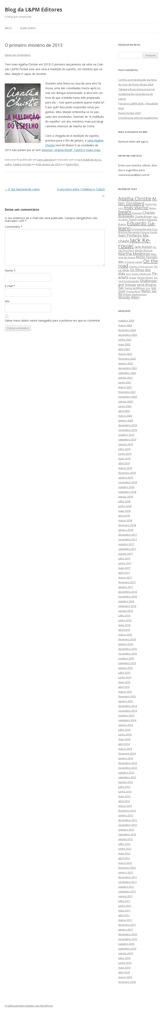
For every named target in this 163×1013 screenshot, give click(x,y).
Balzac (152, 208)
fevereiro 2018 (127, 525)
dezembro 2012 (127, 820)
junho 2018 (124, 506)
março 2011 (125, 920)
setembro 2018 (127, 492)
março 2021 (125, 387)
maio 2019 (124, 458)
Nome (10, 270)
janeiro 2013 (125, 815)
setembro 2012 (127, 834)
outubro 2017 (126, 544)
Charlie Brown (143, 216)
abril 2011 (124, 915)
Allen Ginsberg (137, 200)
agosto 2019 (125, 444)
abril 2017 (124, 572)
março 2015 (125, 691)
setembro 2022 (127, 373)
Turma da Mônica (134, 288)
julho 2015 (124, 672)
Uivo (148, 288)
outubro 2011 (126, 887)
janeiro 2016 (125, 644)
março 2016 (125, 634)
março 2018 (125, 520)
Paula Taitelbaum (141, 273)
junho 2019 (124, 454)
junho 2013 (124, 791)
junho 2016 (124, 620)
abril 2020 (124, 411)
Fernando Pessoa (138, 232)
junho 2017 (124, 563)
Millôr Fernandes (138, 259)
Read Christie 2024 (129, 113)
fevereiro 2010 (127, 982)
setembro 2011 (127, 891)
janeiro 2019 (125, 477)
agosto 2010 (125, 953)
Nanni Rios (72, 164)
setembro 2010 (127, 948)
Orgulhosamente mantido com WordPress (29, 1005)
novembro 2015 (127, 653)
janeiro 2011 (125, 929)
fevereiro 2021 (127, 392)
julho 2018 (124, 501)
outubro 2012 (126, 829)
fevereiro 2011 (127, 925)
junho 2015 (124, 677)
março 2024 (125, 325)
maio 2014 (124, 739)
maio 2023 (124, 344)
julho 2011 (124, 901)
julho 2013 (124, 787)
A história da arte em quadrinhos (138, 118)
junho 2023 (124, 339)
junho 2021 (124, 382)
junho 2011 (124, 906)
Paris (128, 273)
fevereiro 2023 (127, 358)
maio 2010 (124, 967)
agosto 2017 (125, 553)
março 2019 (125, 468)
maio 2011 (124, 910)
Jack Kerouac (134, 243)
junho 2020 (124, 406)
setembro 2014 (127, 720)
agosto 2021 (125, 377)
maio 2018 (124, 511)
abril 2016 (124, 630)
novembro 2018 (127, 482)
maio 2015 (124, 682)
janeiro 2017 (125, 587)
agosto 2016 (125, 611)
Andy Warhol (136, 207)
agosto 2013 (125, 782)
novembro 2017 (127, 539)
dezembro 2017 (127, 534)
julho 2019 (124, 449)
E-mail (10, 286)
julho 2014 (124, 730)
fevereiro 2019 (127, 473)
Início (8, 28)
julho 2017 (124, 558)
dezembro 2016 (127, 592)
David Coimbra (137, 219)
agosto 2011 (125, 896)
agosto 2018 (125, 496)
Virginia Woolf (133, 291)
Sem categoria (45, 159)
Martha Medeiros (134, 253)
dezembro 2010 (127, 934)
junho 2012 (124, 848)
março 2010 (125, 977)
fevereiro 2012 (127, 867)
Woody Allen (128, 297)
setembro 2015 (127, 663)
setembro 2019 (127, 439)
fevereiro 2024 (127, 330)
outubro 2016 (126, 601)
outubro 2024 (126, 320)
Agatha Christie (22, 164)
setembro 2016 (127, 606)
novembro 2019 (127, 430)
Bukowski (137, 213)
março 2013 (125, 806)
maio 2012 (124, 853)
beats (124, 211)
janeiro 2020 (125, 420)
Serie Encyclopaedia (138, 279)
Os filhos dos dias (134, 271)
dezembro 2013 (127, 763)
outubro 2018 (126, 487)
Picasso (132, 277)
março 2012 (125, 863)
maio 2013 (124, 796)
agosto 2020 (125, 401)
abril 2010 (124, 972)
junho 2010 (124, 963)
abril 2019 (124, 463)
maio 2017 (124, 568)
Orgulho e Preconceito (141, 266)
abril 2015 (124, 687)
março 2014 (125, 749)
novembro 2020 (127, 396)
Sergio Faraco (145, 277)
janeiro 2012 (125, 872)
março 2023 (125, 354)
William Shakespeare (135, 294)
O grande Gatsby (133, 261)
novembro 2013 (127, 768)
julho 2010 (124, 958)
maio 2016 (124, 625)
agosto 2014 (125, 725)
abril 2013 (124, 801)
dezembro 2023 (127, 335)
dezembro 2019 (127, 425)
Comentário (13, 227)
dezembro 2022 (127, 368)
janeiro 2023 (125, 363)
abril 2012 (124, 858)
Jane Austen (143, 247)
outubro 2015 (126, 658)
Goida (153, 232)
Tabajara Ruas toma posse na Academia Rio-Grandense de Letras (136, 94)
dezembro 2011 (127, 877)
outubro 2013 (126, 772)
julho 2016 (124, 615)
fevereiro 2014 (127, 753)
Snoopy (130, 284)
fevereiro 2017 (127, 582)
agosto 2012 (125, 839)
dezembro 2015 (127, 649)
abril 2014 (124, 744)
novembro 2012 (127, 825)
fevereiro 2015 (127, 696)
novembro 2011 (127, 882)
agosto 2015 (125, 668)
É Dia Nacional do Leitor (22, 189)
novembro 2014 (127, 710)
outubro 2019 (126, 435)
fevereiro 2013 (127, 810)
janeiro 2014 (125, 758)
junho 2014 (124, 734)
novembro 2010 (127, 939)
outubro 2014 (126, 715)
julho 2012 (124, 844)
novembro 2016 (127, 596)
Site (7, 301)
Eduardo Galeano (137, 226)
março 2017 (125, 577)
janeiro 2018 (125, 530)
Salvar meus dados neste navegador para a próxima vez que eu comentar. (53, 320)
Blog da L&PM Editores (33, 9)
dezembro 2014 (127, 706)
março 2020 (125, 415)
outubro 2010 (126, 944)
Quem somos (28, 28)
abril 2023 (124, 349)
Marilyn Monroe (143, 250)
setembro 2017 (127, 549)
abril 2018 (124, 515)
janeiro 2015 (125, 701)
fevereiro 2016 (127, 639)
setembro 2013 (127, 777)
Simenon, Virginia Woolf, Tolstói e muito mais (71, 150)
